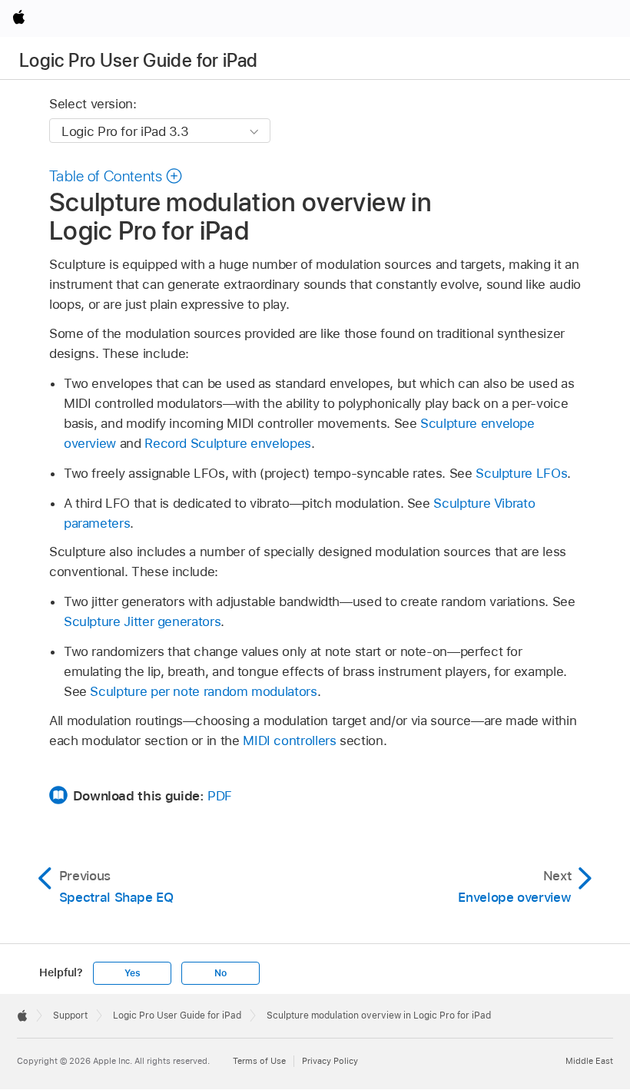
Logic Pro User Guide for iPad (138, 60)
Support (70, 1015)
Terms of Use (259, 1060)
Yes (132, 973)
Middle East (589, 1060)
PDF (219, 795)
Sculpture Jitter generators (142, 621)
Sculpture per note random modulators (203, 691)
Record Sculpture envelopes (227, 443)
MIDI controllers (289, 740)
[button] (116, 176)
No (220, 973)
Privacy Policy (330, 1060)
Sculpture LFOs (521, 473)
